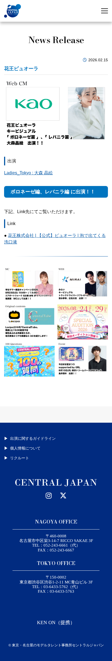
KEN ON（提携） (56, 622)
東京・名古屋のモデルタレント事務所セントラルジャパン (58, 645)
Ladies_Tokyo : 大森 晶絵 (28, 173)
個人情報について (25, 448)
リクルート (19, 458)
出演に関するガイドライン (33, 438)
